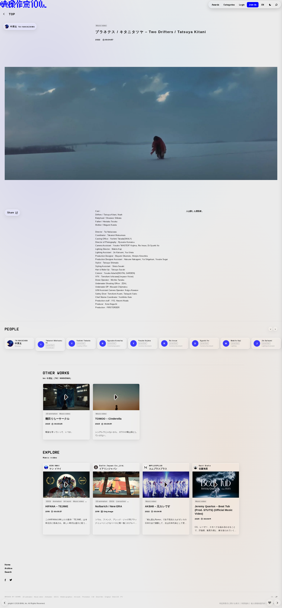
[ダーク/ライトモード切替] (270, 4)
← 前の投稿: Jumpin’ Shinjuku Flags (277, 602)
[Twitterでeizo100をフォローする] (10, 580)
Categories (229, 4)
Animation (48, 597)
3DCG (56, 597)
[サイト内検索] (276, 4)
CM (93, 597)
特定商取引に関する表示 (229, 603)
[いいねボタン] (269, 602)
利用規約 (245, 603)
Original (107, 597)
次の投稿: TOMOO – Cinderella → (4, 602)
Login (242, 4)
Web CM (115, 597)
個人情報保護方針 (258, 603)
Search (8, 572)
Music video (38, 597)
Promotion (86, 597)
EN (262, 4)
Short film (99, 597)
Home (7, 564)
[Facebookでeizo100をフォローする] (5, 580)
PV (121, 597)
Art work (77, 597)
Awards (215, 4)
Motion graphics (66, 597)
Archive (8, 568)
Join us (252, 4)
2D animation (27, 597)
